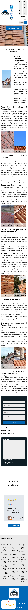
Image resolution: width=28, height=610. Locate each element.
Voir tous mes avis (14, 525)
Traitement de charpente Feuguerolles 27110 (24, 563)
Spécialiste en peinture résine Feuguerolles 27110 (24, 578)
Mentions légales (17, 607)
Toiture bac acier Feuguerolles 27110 (15, 557)
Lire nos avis (9, 607)
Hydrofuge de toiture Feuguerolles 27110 (24, 547)
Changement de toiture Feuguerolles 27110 (6, 567)
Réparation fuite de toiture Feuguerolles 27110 (6, 547)
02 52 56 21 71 (19, 7)
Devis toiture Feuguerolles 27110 (6, 561)
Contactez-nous (13, 28)
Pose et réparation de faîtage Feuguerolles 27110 (24, 554)
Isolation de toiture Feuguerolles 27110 (15, 570)
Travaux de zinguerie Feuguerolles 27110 (15, 564)
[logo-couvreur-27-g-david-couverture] (5, 12)
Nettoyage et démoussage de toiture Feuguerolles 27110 (6, 575)
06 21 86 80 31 (24, 7)
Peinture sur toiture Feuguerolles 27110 (24, 570)
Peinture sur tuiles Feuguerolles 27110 (15, 577)
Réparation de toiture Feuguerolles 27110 (6, 555)
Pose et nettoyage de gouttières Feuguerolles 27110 (15, 548)
